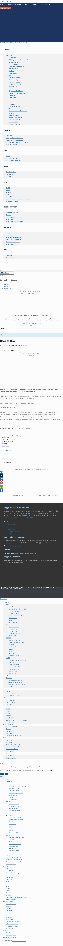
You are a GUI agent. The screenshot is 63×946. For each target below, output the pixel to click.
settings (50, 770)
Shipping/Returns (11, 722)
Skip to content (5, 1)
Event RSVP (10, 718)
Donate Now (5, 8)
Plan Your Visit (10, 700)
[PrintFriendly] (31, 487)
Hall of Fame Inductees (16, 642)
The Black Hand (14, 613)
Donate (8, 729)
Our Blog (9, 755)
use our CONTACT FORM (25, 518)
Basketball (12, 647)
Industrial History (14, 633)
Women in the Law (18, 495)
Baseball (11, 644)
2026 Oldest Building (12, 695)
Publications (13, 622)
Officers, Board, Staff (12, 747)
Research (9, 678)
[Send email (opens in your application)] (4, 33)
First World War (14, 664)
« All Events (3, 329)
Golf (10, 651)
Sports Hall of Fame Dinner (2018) (48, 495)
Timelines (12, 607)
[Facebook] (31, 472)
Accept (2, 774)
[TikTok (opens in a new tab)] (4, 37)
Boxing (11, 649)
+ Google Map (5, 446)
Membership (10, 731)
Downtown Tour (14, 627)
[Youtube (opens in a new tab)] (4, 29)
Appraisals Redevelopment (14, 682)
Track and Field (14, 655)
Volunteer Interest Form (13, 735)
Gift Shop (9, 704)
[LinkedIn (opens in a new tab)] (4, 25)
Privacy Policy (11, 529)
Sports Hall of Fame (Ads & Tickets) (16, 720)
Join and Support (11, 726)
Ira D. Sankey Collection (16, 616)
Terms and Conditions (13, 531)
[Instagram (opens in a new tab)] (4, 20)
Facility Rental (10, 702)
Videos (8, 713)
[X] (31, 475)
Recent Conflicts (14, 673)
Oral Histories (13, 618)
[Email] (31, 484)
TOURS (8, 624)
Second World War (15, 667)
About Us (9, 740)
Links (8, 527)
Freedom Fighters (14, 629)
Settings (11, 774)
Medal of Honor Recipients (17, 660)
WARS (8, 658)
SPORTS (8, 638)
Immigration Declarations (14, 680)
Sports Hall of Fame (15, 640)
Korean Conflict (14, 669)
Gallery (11, 620)
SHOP (8, 709)
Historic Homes (13, 631)
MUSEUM (9, 604)
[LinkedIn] (31, 478)
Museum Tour (13, 636)
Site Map (9, 533)
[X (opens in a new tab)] (4, 12)
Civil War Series (10, 693)
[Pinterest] (31, 481)
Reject (6, 774)
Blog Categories (11, 758)
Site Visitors (9, 751)
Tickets (8, 715)
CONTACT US (11, 525)
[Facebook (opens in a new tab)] (4, 16)
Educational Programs (13, 744)
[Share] (31, 490)
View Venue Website (7, 450)
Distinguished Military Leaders (18, 609)
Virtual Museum (11, 687)
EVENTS (8, 691)
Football (11, 653)
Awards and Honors (12, 749)
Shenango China (14, 611)
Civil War (11, 662)
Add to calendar (7, 462)
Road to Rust (7, 288)
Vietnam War (13, 671)
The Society (9, 742)
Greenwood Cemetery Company (16, 684)
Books (8, 711)
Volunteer (9, 733)
